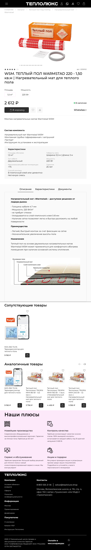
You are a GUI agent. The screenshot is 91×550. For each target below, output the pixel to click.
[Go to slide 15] (41, 65)
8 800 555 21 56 (44, 485)
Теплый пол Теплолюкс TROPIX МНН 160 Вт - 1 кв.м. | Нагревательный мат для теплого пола (56, 393)
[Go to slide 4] (24, 65)
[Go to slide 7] (29, 65)
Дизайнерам (9, 513)
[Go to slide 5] (26, 65)
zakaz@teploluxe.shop (66, 485)
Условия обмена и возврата (11, 485)
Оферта (7, 491)
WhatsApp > (80, 110)
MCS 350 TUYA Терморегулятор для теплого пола (14, 349)
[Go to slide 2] (21, 65)
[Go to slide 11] (35, 65)
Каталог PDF (9, 526)
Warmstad (9, 12)
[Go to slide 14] (40, 65)
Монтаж (7, 506)
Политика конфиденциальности (13, 495)
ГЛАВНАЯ (8, 10)
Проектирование (11, 509)
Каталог (21, 10)
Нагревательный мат (64, 10)
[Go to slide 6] (27, 65)
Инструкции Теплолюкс (14, 529)
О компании (9, 522)
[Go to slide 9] (32, 65)
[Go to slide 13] (38, 65)
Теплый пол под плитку (39, 10)
